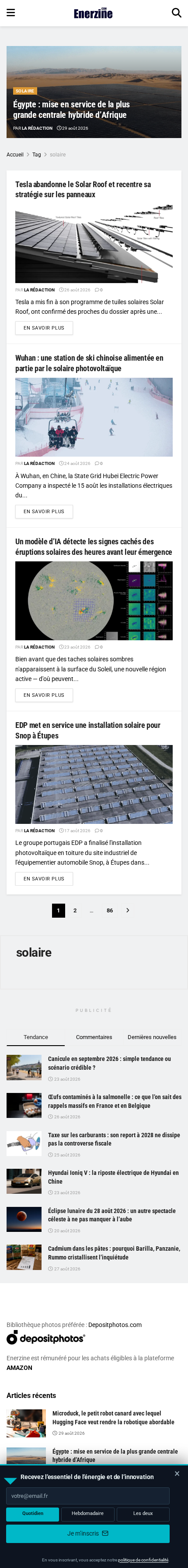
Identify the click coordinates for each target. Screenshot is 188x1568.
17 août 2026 (77, 830)
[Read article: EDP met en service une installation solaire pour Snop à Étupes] (94, 784)
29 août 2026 (74, 128)
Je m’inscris (83, 1533)
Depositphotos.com (115, 1324)
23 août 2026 (77, 647)
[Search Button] (176, 13)
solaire (58, 155)
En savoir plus (48, 328)
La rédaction (37, 128)
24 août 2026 (77, 463)
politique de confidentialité (143, 1559)
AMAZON (19, 1367)
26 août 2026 (77, 289)
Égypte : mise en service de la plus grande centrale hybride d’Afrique (71, 109)
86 (110, 910)
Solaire (25, 91)
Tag (36, 155)
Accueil (15, 155)
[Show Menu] (11, 13)
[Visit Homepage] (93, 13)
